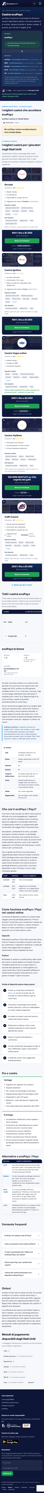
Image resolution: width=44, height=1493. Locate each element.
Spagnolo (24, 1487)
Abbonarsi (7, 1473)
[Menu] (40, 3)
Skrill (5, 1165)
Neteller (6, 1176)
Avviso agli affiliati (8, 1399)
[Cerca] (34, 3)
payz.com (11, 993)
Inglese (4, 1487)
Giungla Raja (12, 636)
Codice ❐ (22, 246)
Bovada (9, 184)
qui (3, 1421)
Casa (3, 10)
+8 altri (8, 549)
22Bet (10, 622)
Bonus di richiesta (22, 241)
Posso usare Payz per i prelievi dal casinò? (18, 1263)
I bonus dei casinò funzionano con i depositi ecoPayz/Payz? (18, 1274)
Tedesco (16, 1487)
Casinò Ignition (13, 270)
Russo (4, 1489)
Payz (18, 691)
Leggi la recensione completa (22, 249)
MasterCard (9, 1361)
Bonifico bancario (18, 1356)
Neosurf (31, 1382)
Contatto (5, 1409)
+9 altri (14, 302)
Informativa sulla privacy (10, 1402)
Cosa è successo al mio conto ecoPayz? (20, 1244)
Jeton (5, 1205)
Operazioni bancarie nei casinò (15, 10)
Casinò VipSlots (13, 435)
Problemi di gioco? (8, 1405)
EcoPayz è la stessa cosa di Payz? (18, 1236)
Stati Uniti (11, 123)
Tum (9, 90)
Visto (6, 1351)
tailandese (11, 1489)
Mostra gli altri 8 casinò (23, 585)
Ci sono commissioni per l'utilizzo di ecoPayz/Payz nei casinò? (19, 1253)
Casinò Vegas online (16, 353)
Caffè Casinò (11, 517)
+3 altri (15, 214)
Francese (32, 1487)
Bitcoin (14, 1377)
